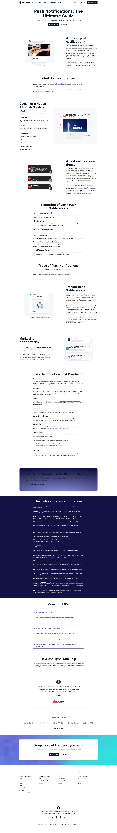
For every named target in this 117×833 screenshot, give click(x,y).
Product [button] (34, 2)
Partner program (82, 785)
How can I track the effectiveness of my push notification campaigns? (55, 633)
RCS (21, 783)
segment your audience (56, 393)
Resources (42, 2)
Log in (74, 2)
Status (60, 783)
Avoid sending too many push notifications (43, 411)
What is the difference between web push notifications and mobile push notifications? (56, 645)
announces (43, 582)
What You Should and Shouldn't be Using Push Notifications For (51, 444)
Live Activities (58, 592)
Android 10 (50, 555)
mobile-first (86, 45)
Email (21, 778)
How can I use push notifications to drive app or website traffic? (54, 639)
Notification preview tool (45, 781)
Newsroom (80, 783)
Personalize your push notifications (41, 381)
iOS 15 (38, 569)
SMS (79, 188)
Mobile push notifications (26, 774)
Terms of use (50, 824)
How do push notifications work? (45, 612)
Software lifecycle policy (74, 824)
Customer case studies (44, 776)
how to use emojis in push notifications (58, 428)
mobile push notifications (77, 62)
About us (80, 774)
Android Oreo (43, 539)
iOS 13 (38, 550)
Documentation (52, 2)
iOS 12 (39, 545)
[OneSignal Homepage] (25, 2)
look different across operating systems (66, 84)
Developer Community (64, 781)
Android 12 (40, 573)
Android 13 (43, 578)
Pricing (59, 2)
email (75, 188)
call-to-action (48, 420)
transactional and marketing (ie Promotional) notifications (56, 274)
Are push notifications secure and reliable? (48, 628)
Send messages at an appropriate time (70, 401)
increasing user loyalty (84, 180)
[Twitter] (64, 817)
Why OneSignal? (82, 778)
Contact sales (81, 781)
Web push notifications (25, 776)
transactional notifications (67, 244)
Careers (80, 776)
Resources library (43, 774)
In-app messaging (24, 781)
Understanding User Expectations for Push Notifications (49, 445)
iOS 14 (41, 560)
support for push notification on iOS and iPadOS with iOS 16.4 (60, 590)
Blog (40, 778)
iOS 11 (41, 536)
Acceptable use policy (60, 824)
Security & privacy (41, 824)
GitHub (60, 776)
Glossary (41, 783)
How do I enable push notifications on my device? (49, 623)
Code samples (62, 778)
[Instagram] (60, 817)
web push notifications (83, 64)
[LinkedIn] (52, 817)
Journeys (22, 790)
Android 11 (40, 564)
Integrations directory (25, 792)
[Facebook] (56, 817)
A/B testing (38, 453)
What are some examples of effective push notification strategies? (55, 617)
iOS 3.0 (41, 513)
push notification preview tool (45, 91)
